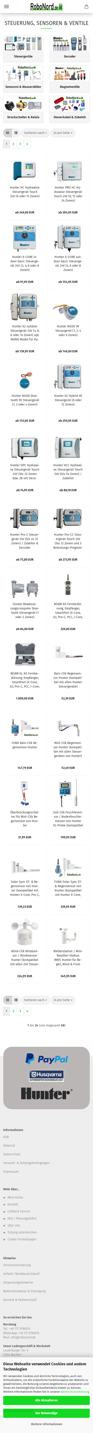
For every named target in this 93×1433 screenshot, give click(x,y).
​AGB (6, 1137)
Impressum (11, 1172)
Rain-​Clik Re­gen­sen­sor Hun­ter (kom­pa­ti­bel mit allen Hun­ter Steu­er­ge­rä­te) (68, 680)
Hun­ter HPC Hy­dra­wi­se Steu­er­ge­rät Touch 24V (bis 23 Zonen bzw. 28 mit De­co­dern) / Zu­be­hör (25, 472)
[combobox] (35, 133)
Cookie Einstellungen (22, 1239)
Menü (6, 6)
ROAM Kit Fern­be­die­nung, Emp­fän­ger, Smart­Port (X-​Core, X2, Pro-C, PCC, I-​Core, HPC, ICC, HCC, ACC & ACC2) (68, 610)
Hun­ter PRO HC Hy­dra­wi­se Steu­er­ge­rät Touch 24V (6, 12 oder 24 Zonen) (68, 194)
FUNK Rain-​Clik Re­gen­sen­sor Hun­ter (25, 745)
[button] (7, 133)
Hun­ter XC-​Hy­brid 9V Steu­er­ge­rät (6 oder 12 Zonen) (68, 400)
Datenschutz (11, 1154)
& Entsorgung (36, 1291)
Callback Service (19, 1211)
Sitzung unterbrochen (22, 1232)
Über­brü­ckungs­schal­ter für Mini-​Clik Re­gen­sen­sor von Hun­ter (24, 819)
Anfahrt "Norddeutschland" (21, 1274)
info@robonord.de (23, 1337)
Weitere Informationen (46, 1424)
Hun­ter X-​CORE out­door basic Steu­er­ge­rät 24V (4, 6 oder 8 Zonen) (68, 263)
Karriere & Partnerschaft (20, 1300)
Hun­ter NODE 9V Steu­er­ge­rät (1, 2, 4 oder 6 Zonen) (68, 331)
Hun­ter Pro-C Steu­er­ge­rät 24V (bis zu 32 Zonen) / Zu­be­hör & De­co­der (24, 541)
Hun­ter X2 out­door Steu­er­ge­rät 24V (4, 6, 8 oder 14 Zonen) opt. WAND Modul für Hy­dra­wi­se (24, 333)
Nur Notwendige (46, 1413)
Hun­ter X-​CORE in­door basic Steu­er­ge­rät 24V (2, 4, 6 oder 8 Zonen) (24, 263)
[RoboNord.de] (46, 6)
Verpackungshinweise (18, 1282)
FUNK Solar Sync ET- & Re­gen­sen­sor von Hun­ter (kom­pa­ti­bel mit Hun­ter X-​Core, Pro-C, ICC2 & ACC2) (68, 888)
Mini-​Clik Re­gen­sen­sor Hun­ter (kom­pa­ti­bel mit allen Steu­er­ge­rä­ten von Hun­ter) (68, 749)
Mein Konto (15, 1197)
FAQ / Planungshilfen (22, 1218)
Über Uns (14, 1225)
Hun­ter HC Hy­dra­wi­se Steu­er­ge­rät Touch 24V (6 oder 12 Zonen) (25, 192)
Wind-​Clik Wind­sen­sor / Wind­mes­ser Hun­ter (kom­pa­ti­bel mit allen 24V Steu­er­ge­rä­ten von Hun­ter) (24, 958)
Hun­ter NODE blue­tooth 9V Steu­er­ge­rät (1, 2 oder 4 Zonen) (25, 400)
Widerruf (9, 1145)
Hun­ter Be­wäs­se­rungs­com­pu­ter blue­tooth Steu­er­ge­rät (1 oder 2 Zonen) (24, 610)
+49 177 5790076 (28, 1333)
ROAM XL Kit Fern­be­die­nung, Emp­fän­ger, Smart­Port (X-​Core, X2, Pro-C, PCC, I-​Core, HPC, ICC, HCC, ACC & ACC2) (25, 680)
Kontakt (13, 1204)
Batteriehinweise (15, 1291)
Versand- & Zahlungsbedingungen (26, 1163)
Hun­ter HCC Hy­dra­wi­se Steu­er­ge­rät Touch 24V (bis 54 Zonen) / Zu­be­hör (68, 471)
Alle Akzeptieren (46, 1400)
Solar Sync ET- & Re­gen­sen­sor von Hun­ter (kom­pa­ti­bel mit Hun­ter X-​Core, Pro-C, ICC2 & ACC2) (25, 888)
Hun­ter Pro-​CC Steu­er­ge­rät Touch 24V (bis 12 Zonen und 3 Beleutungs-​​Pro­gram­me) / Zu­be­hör (68, 541)
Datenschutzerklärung (75, 1391)
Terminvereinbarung (17, 1265)
